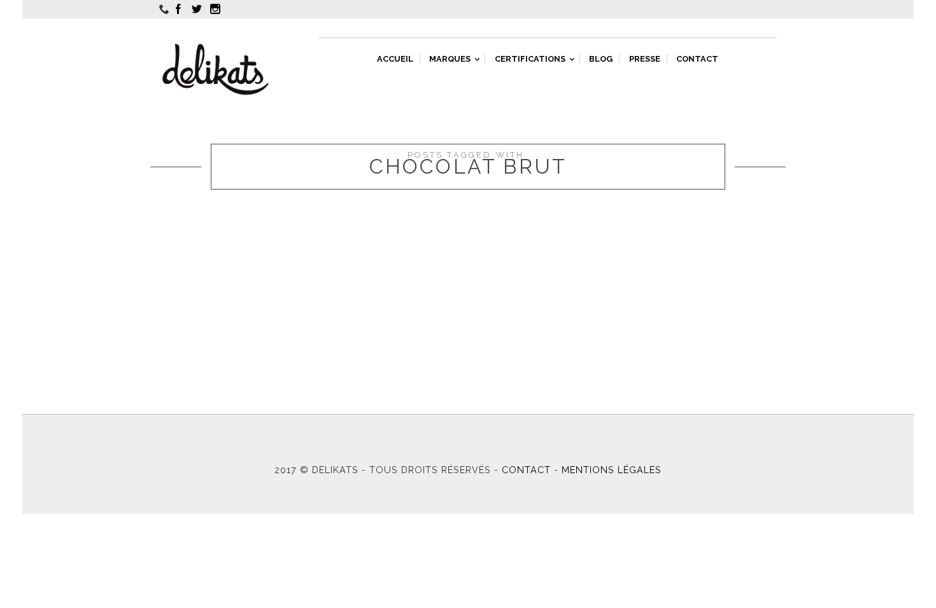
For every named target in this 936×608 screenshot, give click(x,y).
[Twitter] (199, 9)
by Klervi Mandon (192, 258)
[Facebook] (180, 9)
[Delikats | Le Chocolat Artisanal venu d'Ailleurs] (215, 69)
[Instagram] (217, 9)
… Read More (437, 273)
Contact (526, 469)
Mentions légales (612, 469)
